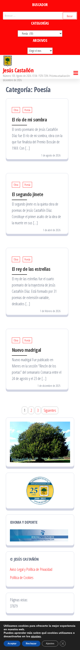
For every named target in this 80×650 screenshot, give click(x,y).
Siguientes (50, 410)
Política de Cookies (21, 577)
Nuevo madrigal (26, 350)
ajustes (36, 636)
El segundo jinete (27, 194)
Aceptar (12, 643)
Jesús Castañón (18, 70)
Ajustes (50, 643)
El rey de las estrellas (31, 269)
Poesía (27, 110)
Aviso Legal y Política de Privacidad (31, 569)
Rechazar (31, 643)
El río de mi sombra (29, 119)
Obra (16, 110)
